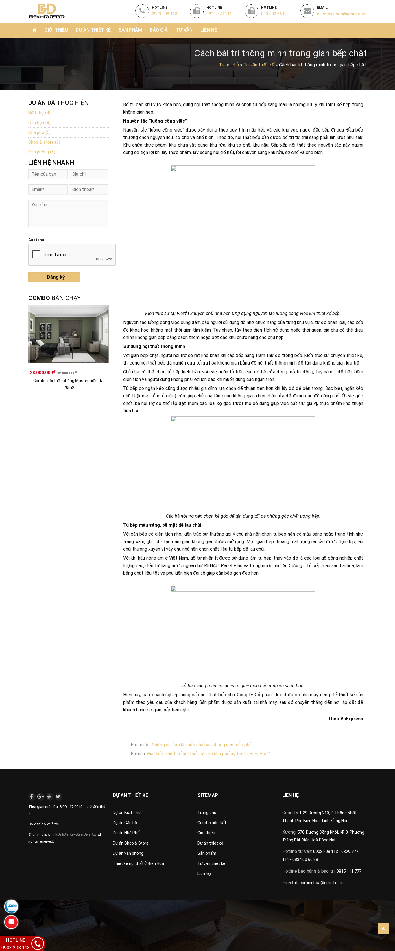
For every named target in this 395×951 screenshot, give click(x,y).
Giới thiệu (56, 30)
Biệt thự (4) (39, 112)
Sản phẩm (130, 30)
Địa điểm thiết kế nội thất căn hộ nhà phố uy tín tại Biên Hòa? (208, 753)
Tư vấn (184, 30)
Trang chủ (229, 65)
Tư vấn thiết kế (211, 863)
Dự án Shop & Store (131, 843)
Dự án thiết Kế (93, 30)
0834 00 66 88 (305, 859)
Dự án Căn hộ (125, 822)
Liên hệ (208, 30)
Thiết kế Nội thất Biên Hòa (74, 835)
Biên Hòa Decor (46, 10)
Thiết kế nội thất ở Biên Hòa (138, 863)
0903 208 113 (326, 851)
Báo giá (159, 30)
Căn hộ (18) (39, 122)
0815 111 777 (349, 871)
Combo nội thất (212, 822)
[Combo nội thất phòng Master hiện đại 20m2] (68, 336)
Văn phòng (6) (41, 152)
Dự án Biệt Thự (127, 812)
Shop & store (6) (44, 142)
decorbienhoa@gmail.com (319, 882)
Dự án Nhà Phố (126, 832)
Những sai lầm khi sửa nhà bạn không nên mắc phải (202, 745)
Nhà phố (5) (39, 132)
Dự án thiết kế (210, 843)
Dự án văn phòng (128, 853)
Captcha (36, 240)
